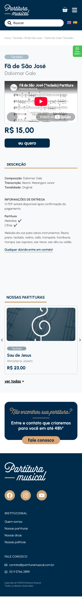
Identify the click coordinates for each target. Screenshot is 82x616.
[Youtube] (42, 495)
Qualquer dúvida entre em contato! (29, 249)
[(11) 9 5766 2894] (6, 571)
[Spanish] (75, 22)
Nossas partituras (16, 528)
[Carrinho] (65, 10)
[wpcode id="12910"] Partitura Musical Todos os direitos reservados (23, 584)
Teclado (17, 38)
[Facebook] (10, 495)
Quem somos (13, 521)
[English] (69, 22)
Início (8, 38)
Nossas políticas (15, 542)
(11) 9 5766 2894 (19, 572)
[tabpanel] (41, 210)
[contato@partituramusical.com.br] (6, 565)
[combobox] (34, 23)
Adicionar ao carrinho (27, 143)
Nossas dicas (13, 535)
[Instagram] (26, 495)
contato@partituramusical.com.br (31, 565)
